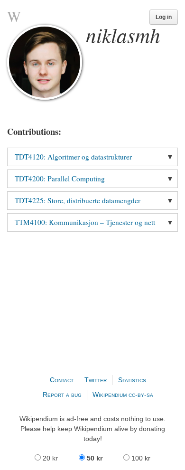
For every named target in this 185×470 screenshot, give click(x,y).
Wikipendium (109, 394)
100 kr (140, 458)
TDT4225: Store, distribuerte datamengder (77, 200)
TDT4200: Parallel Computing (60, 178)
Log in (164, 17)
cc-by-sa (141, 394)
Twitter (95, 380)
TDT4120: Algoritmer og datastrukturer (73, 156)
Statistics (132, 380)
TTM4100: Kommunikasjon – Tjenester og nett (85, 222)
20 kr (50, 458)
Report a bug (62, 394)
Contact (62, 380)
